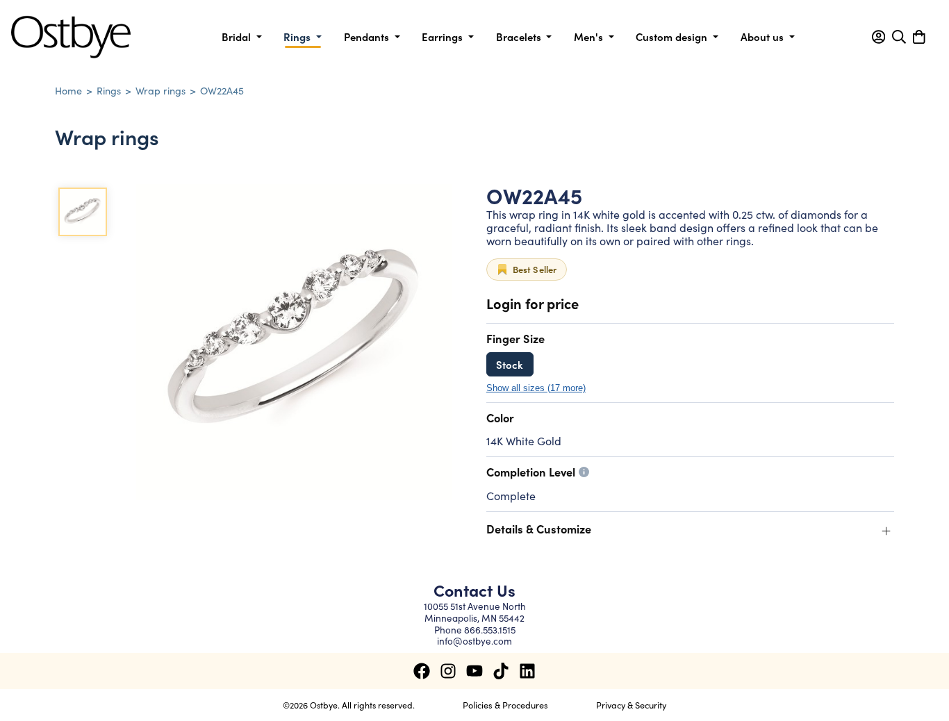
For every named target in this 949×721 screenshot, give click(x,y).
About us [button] (763, 36)
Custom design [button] (673, 36)
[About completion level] (584, 472)
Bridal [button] (238, 36)
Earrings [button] (443, 36)
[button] (878, 37)
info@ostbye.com (474, 640)
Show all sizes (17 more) (536, 388)
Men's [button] (590, 36)
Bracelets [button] (520, 36)
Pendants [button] (368, 36)
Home (68, 90)
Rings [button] (298, 36)
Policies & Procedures (505, 704)
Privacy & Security (631, 704)
